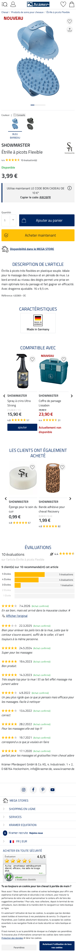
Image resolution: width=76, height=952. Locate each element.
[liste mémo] (63, 4)
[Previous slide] (4, 128)
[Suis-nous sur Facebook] (33, 790)
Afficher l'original (16, 615)
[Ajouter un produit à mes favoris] (69, 21)
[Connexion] (13, 4)
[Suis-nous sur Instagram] (23, 790)
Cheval (4, 12)
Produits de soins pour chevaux (27, 12)
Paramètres (19, 947)
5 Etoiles (6, 574)
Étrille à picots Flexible (58, 12)
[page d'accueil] (38, 4)
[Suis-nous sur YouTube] (52, 790)
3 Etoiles (6, 584)
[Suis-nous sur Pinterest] (42, 790)
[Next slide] (72, 128)
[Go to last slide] (4, 395)
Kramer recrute (23, 832)
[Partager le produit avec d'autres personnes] (69, 29)
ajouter (22, 427)
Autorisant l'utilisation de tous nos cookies (57, 945)
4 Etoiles (6, 579)
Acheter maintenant (40, 235)
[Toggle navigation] (4, 4)
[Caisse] (72, 4)
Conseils (21, 115)
